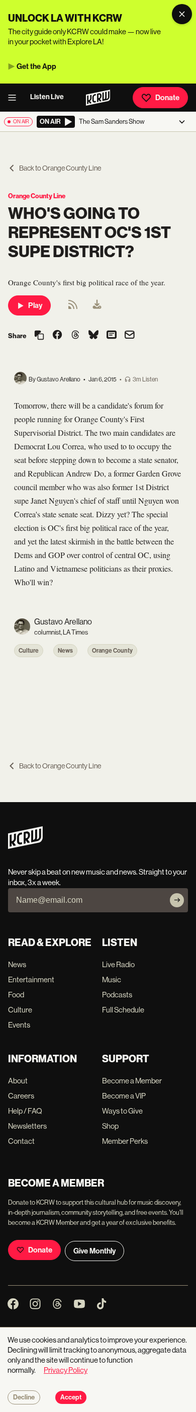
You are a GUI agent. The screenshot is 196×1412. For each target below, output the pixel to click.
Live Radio (118, 964)
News (65, 650)
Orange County (112, 650)
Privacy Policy (65, 1370)
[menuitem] (97, 305)
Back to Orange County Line (60, 168)
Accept (70, 1397)
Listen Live (47, 97)
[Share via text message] (112, 336)
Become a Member (132, 1080)
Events (19, 1025)
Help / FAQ (25, 1111)
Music (111, 979)
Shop (110, 1126)
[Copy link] (39, 336)
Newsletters (27, 1126)
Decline (24, 1397)
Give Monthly (94, 1251)
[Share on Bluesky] (93, 336)
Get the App (36, 66)
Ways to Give (122, 1111)
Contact (21, 1141)
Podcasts (117, 994)
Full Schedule (123, 1009)
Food (16, 994)
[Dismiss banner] (182, 14)
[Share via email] (130, 336)
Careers (21, 1095)
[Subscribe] (177, 900)
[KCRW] (25, 846)
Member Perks (125, 1141)
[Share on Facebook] (57, 336)
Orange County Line (36, 196)
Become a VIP (124, 1095)
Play (35, 305)
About (18, 1080)
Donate (167, 97)
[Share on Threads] (75, 336)
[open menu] (15, 98)
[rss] (73, 307)
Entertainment (31, 979)
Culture (29, 650)
